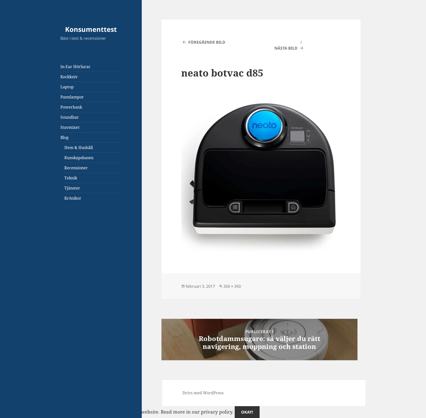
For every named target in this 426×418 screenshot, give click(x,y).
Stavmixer (70, 127)
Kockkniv (69, 76)
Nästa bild (286, 48)
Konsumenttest (91, 29)
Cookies (48, 243)
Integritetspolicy (58, 251)
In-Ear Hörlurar (75, 66)
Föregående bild (206, 42)
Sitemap (49, 227)
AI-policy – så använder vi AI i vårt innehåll (89, 282)
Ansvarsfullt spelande (64, 267)
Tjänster (72, 188)
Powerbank (71, 107)
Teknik (70, 178)
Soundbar (69, 117)
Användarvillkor (58, 274)
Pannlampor (72, 97)
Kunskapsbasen (78, 157)
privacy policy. (227, 412)
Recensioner (76, 168)
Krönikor (72, 198)
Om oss (48, 235)
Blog (64, 137)
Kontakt (49, 259)
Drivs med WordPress (203, 393)
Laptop (67, 87)
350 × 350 (232, 286)
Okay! (247, 412)
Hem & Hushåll (78, 147)
